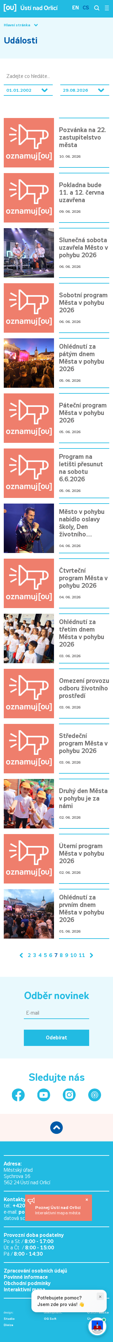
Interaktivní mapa (24, 1290)
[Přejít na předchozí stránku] (22, 955)
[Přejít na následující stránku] (90, 955)
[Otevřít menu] (107, 8)
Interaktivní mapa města (57, 1213)
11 (82, 955)
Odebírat (56, 1038)
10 (73, 955)
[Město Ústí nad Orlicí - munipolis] (94, 1094)
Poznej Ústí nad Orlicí (58, 1207)
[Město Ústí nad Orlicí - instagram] (69, 1094)
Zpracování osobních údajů (35, 1271)
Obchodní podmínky (27, 1283)
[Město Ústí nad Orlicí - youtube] (43, 1094)
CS (86, 8)
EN (75, 8)
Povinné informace (26, 1277)
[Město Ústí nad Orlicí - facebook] (18, 1094)
